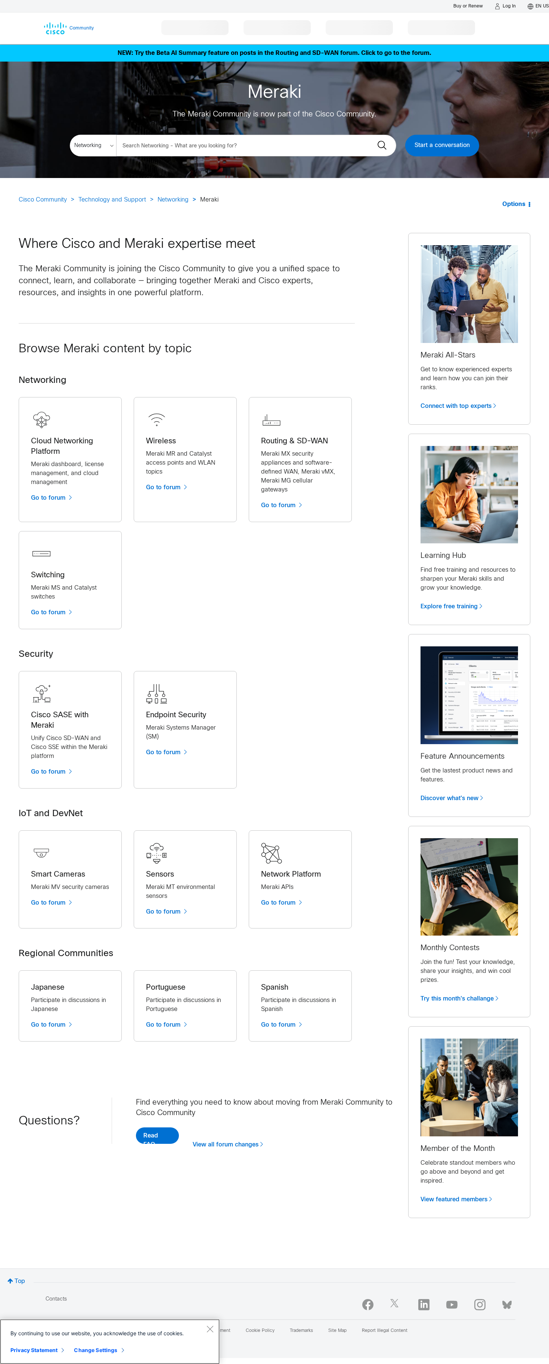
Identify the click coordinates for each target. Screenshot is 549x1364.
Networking (173, 200)
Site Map (337, 1331)
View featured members (454, 1199)
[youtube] (452, 1304)
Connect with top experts (456, 406)
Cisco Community (43, 200)
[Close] (210, 1329)
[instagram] (480, 1304)
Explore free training (449, 606)
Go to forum (49, 498)
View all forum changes (225, 1144)
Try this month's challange (457, 999)
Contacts (56, 1299)
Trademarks (301, 1331)
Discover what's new (449, 798)
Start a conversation (442, 145)
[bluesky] (507, 1303)
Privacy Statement (34, 1350)
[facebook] (367, 1304)
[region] (110, 1341)
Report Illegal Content (384, 1331)
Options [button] (513, 204)
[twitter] (395, 1304)
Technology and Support (112, 200)
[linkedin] (423, 1304)
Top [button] (20, 1281)
